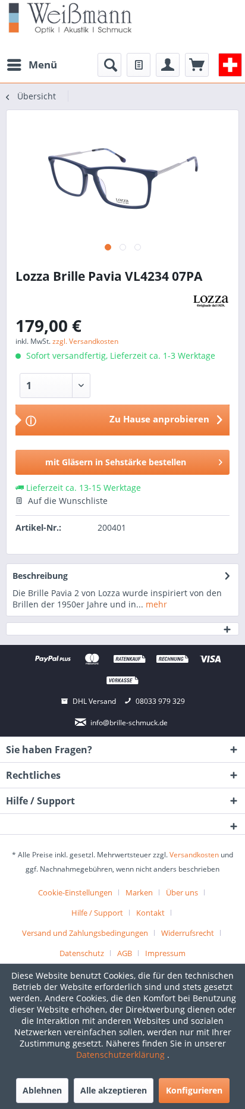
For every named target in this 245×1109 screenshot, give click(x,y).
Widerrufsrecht (187, 933)
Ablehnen (42, 1090)
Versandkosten (194, 855)
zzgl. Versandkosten (85, 341)
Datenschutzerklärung (121, 1054)
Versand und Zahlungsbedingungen (85, 933)
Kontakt (150, 912)
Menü (43, 64)
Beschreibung (40, 575)
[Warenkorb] (197, 65)
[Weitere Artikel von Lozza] (211, 300)
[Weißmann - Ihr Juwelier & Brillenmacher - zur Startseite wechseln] (70, 17)
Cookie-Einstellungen (75, 892)
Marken (139, 892)
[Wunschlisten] (138, 65)
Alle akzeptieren (113, 1090)
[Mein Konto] (168, 65)
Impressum (165, 953)
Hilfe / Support (97, 912)
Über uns (182, 892)
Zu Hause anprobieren (159, 419)
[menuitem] (31, 65)
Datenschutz (81, 953)
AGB (124, 953)
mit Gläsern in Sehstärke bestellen (115, 462)
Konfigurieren (194, 1090)
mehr (155, 604)
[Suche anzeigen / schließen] (109, 65)
